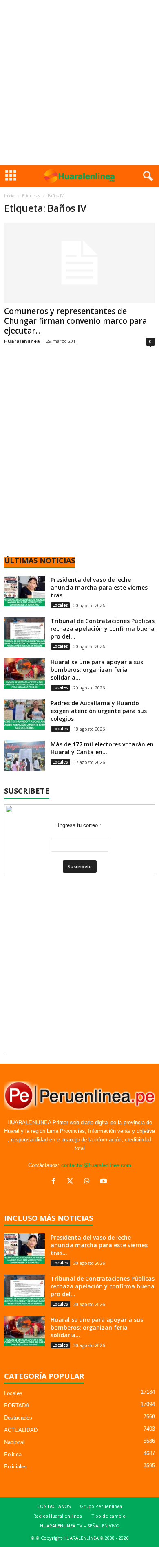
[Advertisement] (79, 82)
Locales (60, 605)
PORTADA (16, 1405)
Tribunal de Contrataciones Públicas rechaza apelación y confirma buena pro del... (103, 628)
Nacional (14, 1442)
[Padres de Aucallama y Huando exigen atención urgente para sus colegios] (24, 714)
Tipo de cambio (108, 1516)
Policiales (15, 1467)
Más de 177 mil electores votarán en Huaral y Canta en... (102, 748)
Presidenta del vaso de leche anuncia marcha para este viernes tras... (99, 587)
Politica (13, 1454)
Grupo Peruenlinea (101, 1506)
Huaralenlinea (22, 341)
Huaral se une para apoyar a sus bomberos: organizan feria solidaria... (97, 669)
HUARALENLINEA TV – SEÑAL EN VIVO (79, 1526)
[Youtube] (104, 1182)
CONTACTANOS (54, 1506)
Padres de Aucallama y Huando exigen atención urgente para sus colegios (99, 710)
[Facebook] (55, 1182)
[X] (72, 1182)
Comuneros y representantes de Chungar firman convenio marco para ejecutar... (75, 321)
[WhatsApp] (88, 1182)
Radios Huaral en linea (57, 1516)
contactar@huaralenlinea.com (96, 1165)
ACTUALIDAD (21, 1430)
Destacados (18, 1418)
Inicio (9, 196)
